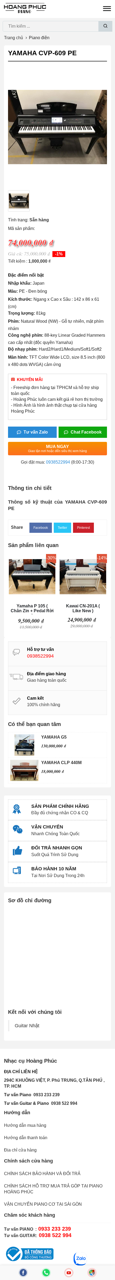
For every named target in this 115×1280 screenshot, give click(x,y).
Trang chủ (13, 37)
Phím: (14, 321)
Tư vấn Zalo (35, 432)
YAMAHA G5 (54, 737)
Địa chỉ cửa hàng (20, 1150)
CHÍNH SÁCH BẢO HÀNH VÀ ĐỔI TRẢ (42, 1173)
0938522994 (58, 462)
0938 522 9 (61, 1103)
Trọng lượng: (21, 313)
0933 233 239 (46, 1094)
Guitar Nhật (27, 1025)
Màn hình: (18, 357)
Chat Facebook (86, 432)
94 (74, 1103)
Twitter (62, 528)
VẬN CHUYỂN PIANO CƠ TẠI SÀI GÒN (43, 1204)
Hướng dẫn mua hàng (25, 1125)
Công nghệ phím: (25, 335)
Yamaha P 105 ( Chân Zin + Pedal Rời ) (32, 609)
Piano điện (39, 37)
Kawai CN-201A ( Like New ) (83, 608)
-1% (59, 254)
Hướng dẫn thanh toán (25, 1137)
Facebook (40, 528)
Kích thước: (20, 299)
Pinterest (83, 528)
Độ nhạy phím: (23, 349)
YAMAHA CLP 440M (61, 762)
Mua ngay (57, 448)
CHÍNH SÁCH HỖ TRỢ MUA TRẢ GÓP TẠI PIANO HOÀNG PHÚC (53, 1189)
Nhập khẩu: (20, 283)
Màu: (13, 291)
